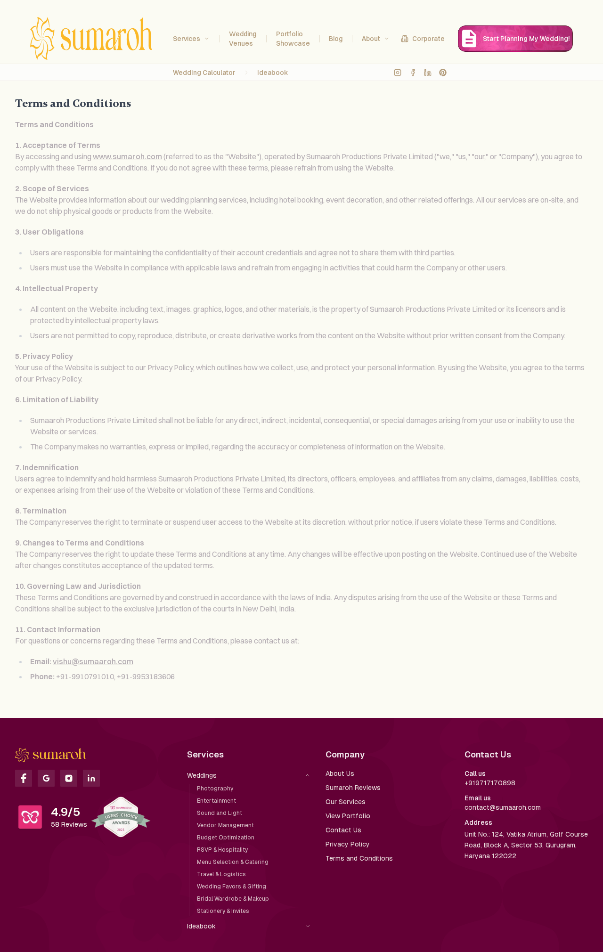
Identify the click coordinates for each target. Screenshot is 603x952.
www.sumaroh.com (127, 156)
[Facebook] (412, 72)
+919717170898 (489, 783)
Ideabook (272, 72)
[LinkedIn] (428, 72)
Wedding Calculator (204, 72)
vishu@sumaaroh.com (93, 661)
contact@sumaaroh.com (502, 807)
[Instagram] (397, 72)
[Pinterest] (443, 72)
